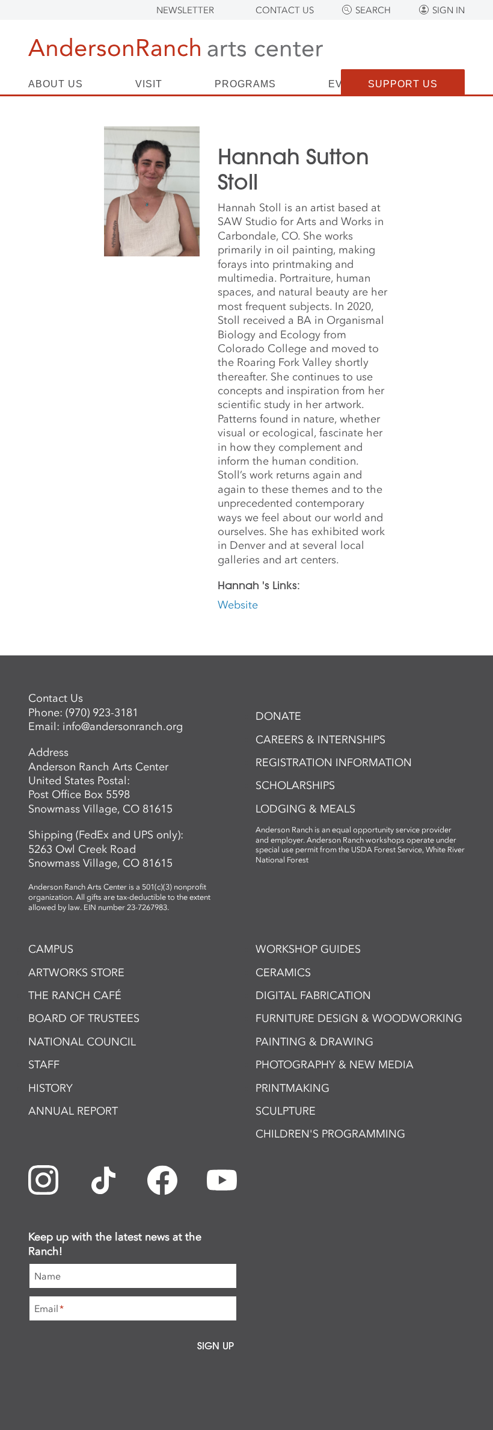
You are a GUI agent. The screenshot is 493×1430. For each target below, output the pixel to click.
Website (238, 604)
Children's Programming (330, 1134)
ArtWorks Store (76, 972)
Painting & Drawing (314, 1041)
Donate (278, 716)
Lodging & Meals (305, 809)
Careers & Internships (320, 739)
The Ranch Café (74, 995)
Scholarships (295, 785)
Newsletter (185, 10)
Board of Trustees (83, 1018)
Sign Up (215, 1346)
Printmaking (292, 1088)
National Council (82, 1041)
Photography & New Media (335, 1064)
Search (373, 10)
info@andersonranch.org (123, 726)
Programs (245, 84)
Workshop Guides (308, 949)
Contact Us (285, 10)
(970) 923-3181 (102, 712)
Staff (44, 1064)
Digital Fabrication (313, 995)
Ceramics (283, 972)
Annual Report (73, 1111)
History (50, 1088)
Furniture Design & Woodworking (359, 1018)
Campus (50, 949)
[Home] (175, 49)
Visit (148, 84)
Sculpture (286, 1111)
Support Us (403, 84)
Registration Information (334, 762)
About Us (55, 84)
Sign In (448, 10)
